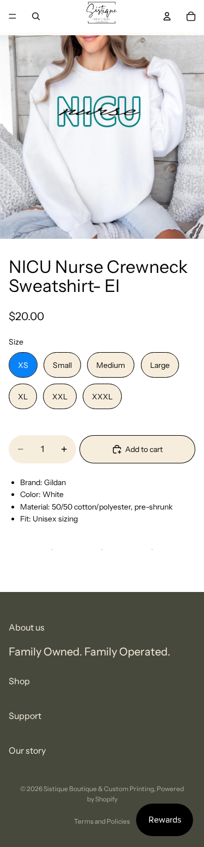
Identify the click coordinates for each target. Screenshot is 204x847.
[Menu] (12, 16)
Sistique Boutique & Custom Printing (99, 789)
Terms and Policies (102, 821)
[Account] (167, 16)
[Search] (36, 16)
